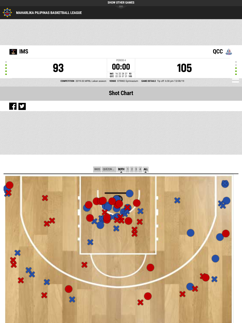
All (146, 169)
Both (121, 169)
